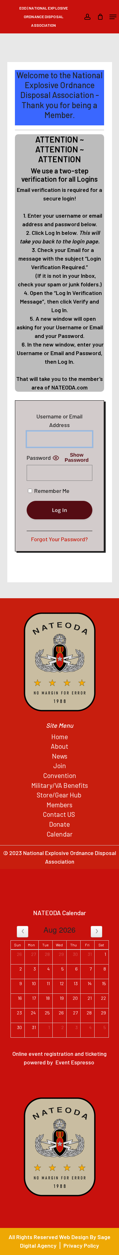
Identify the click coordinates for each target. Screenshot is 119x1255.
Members (59, 805)
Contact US (59, 814)
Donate (59, 824)
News (59, 756)
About (59, 746)
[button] (112, 17)
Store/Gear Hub (60, 795)
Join (59, 765)
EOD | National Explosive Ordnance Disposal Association (43, 16)
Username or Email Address (59, 420)
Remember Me (51, 490)
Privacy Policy (81, 1245)
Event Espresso (75, 1062)
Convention (59, 775)
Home (59, 736)
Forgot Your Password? (59, 539)
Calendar (60, 834)
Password (39, 457)
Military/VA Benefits (59, 785)
